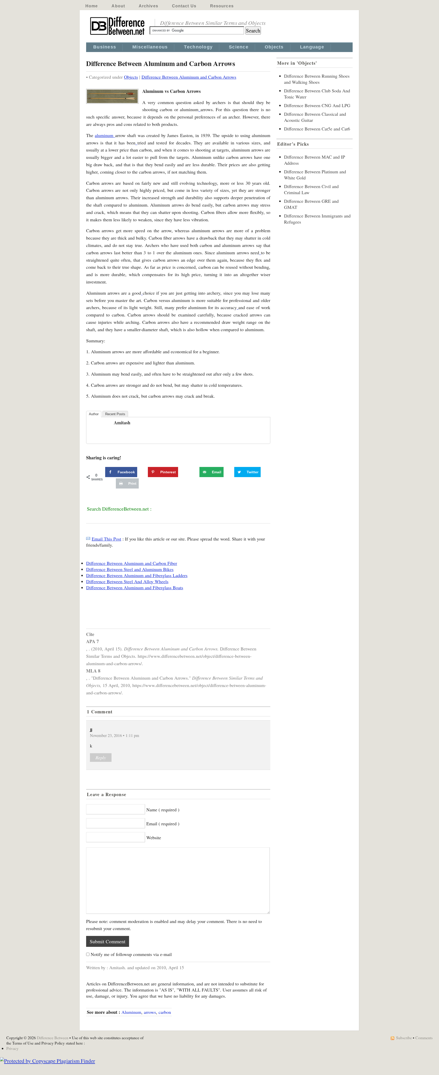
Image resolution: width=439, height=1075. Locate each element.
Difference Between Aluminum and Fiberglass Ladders (136, 575)
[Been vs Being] (136, 143)
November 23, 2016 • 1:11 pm (114, 735)
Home (91, 6)
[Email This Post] (88, 539)
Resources (222, 6)
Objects (274, 46)
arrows (150, 1012)
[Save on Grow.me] (194, 472)
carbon (165, 1012)
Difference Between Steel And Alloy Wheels (127, 581)
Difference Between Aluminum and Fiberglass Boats (134, 587)
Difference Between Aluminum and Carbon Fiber (131, 563)
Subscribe (404, 1037)
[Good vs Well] (142, 293)
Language (312, 46)
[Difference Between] (118, 35)
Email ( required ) (162, 823)
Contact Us (184, 6)
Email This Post (106, 539)
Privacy (12, 1048)
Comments (424, 1037)
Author (94, 414)
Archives (148, 6)
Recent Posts (115, 414)
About (118, 6)
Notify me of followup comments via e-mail (131, 954)
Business (104, 46)
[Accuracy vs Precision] (237, 307)
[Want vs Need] (260, 252)
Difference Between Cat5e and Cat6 (317, 129)
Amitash (122, 422)
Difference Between (52, 1037)
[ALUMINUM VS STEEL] (199, 109)
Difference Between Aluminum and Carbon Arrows (189, 77)
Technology (198, 46)
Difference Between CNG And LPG (317, 105)
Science (238, 46)
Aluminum (131, 1012)
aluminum (105, 135)
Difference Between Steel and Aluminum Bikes (130, 569)
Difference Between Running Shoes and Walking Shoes (317, 79)
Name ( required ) (162, 810)
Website (153, 837)
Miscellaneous (150, 46)
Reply (101, 757)
